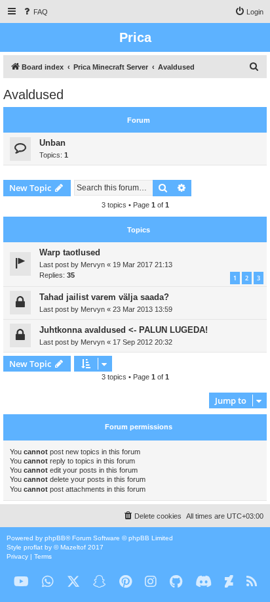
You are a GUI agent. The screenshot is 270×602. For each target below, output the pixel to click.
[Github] (175, 582)
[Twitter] (73, 582)
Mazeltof (73, 547)
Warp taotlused (69, 252)
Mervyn (93, 265)
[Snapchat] (99, 582)
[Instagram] (151, 582)
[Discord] (203, 582)
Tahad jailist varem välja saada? (104, 297)
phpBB (55, 538)
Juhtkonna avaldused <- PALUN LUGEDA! (123, 330)
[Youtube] (21, 582)
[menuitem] (35, 12)
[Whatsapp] (48, 582)
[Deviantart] (229, 582)
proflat (33, 547)
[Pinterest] (125, 582)
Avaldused (33, 94)
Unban (52, 143)
